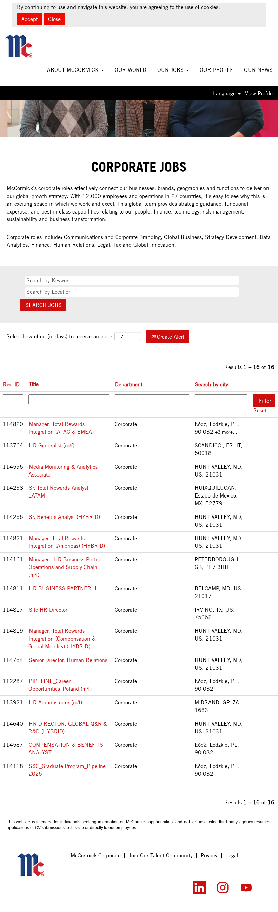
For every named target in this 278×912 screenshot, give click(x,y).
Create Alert (169, 336)
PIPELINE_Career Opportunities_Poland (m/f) (60, 684)
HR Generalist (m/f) (51, 445)
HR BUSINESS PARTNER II (62, 588)
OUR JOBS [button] (171, 69)
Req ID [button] (11, 384)
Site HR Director (48, 609)
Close (54, 19)
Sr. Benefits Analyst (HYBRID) (64, 516)
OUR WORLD (130, 69)
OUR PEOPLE (216, 69)
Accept (29, 19)
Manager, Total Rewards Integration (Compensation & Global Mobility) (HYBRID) (62, 638)
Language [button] (225, 93)
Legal (231, 855)
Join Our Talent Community (161, 855)
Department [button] (128, 384)
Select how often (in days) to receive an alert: (59, 336)
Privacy (209, 855)
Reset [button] (259, 410)
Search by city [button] (211, 384)
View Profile (259, 93)
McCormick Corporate (96, 855)
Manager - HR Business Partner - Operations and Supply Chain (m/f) (67, 567)
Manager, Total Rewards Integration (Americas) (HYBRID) (66, 542)
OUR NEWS (258, 69)
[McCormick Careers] (28, 46)
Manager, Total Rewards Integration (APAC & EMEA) (61, 428)
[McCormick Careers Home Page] (40, 865)
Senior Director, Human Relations (68, 659)
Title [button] (34, 384)
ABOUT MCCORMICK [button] (73, 69)
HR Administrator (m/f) (55, 702)
